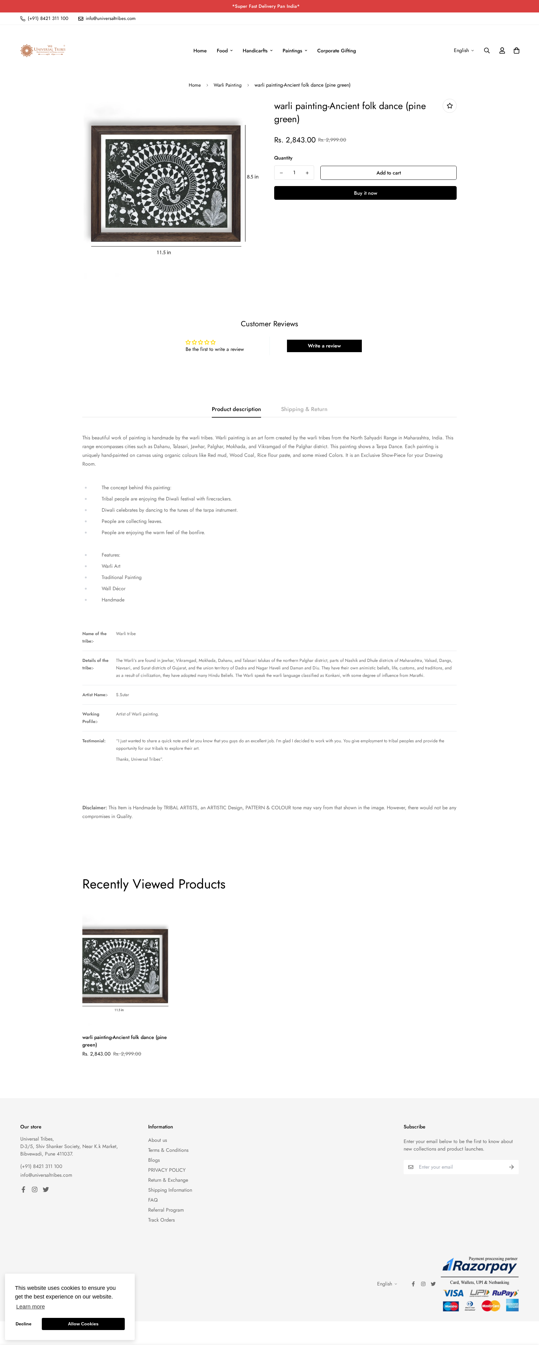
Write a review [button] (324, 345)
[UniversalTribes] (43, 50)
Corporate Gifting (336, 50)
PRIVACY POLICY (167, 1170)
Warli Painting (228, 85)
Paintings (292, 50)
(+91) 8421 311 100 (41, 1166)
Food (222, 50)
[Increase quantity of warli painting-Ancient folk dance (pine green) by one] (307, 173)
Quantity (283, 157)
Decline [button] (24, 1323)
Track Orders (161, 1219)
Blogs (154, 1160)
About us (157, 1140)
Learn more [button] (30, 1307)
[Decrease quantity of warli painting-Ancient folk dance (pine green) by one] (281, 173)
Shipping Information (170, 1190)
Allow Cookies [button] (83, 1323)
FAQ (153, 1200)
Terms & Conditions (168, 1150)
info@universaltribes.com (46, 1175)
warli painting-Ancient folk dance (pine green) (124, 1041)
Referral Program (166, 1209)
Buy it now (365, 193)
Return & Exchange (168, 1180)
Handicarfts (255, 50)
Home (200, 50)
